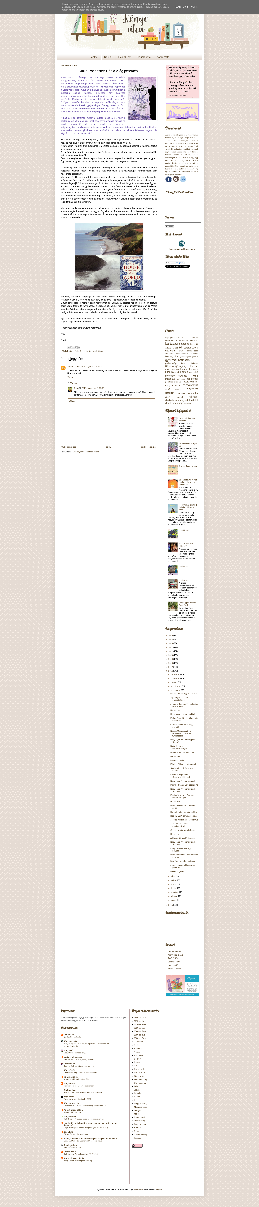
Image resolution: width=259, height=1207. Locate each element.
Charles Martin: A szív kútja (182, 830)
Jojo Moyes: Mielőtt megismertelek (179, 825)
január (174, 900)
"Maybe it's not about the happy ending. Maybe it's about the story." (90, 1124)
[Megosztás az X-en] (73, 347)
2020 (170, 655)
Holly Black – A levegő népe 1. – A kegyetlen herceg (86, 1119)
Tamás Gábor (73, 366)
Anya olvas (69, 1097)
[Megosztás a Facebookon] (76, 347)
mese (194, 375)
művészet (181, 379)
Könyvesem (69, 1083)
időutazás (169, 366)
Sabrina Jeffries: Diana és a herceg (79, 1066)
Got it (194, 7)
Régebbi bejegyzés (148, 447)
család (177, 347)
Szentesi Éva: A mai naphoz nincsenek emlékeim (188, 482)
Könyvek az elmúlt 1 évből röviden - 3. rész (188, 507)
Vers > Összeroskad (72, 1147)
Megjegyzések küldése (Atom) (86, 452)
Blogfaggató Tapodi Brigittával (187, 604)
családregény (191, 347)
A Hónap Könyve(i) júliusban (182, 838)
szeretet (192, 389)
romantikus (190, 385)
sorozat (178, 389)
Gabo (71, 351)
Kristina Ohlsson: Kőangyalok (183, 764)
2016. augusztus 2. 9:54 (91, 366)
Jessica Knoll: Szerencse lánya (184, 820)
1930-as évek (140, 1028)
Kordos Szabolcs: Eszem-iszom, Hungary (182, 796)
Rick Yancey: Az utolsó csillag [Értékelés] (81, 1154)
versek (180, 397)
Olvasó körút (70, 1152)
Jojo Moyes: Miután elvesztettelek (179, 698)
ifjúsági (179, 366)
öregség (187, 403)
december (175, 674)
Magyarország (140, 1107)
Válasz (70, 377)
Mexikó (137, 1114)
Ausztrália (138, 1055)
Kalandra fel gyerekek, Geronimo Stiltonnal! (180, 775)
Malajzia (137, 1110)
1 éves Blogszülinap (188, 466)
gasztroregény (185, 357)
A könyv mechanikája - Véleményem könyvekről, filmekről (90, 1138)
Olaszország (139, 1121)
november (175, 678)
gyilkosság (171, 363)
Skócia (137, 1131)
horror (184, 363)
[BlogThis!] (71, 347)
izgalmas (175, 369)
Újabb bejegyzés (68, 447)
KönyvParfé (69, 1070)
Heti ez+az (124, 57)
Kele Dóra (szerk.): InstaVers (183, 861)
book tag (194, 344)
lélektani (184, 372)
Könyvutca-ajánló (175, 955)
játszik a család (174, 968)
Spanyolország (140, 1134)
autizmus (194, 340)
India (136, 1086)
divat (181, 351)
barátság (171, 343)
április (173, 888)
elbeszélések (192, 351)
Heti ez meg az (174, 951)
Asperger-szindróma (174, 337)
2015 (170, 905)
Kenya (137, 1097)
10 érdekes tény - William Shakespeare (80, 1073)
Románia (138, 1127)
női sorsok (192, 378)
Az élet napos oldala (73, 1110)
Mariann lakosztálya (73, 1057)
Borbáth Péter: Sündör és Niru (183, 812)
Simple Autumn (71, 1145)
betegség (184, 343)
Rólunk (108, 57)
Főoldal (94, 57)
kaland (184, 369)
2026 (170, 635)
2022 (170, 647)
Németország (140, 1117)
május (174, 884)
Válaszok (74, 383)
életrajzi (168, 403)
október (174, 682)
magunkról (193, 372)
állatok (194, 400)
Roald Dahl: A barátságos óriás (183, 816)
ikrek (167, 369)
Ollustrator (138, 1189)
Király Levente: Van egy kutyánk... (180, 849)
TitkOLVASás (174, 958)
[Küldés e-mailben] (68, 347)
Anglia (136, 1052)
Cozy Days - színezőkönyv (75, 1053)
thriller (169, 393)
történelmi (193, 393)
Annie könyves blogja (74, 1158)
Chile (136, 1066)
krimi (167, 372)
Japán (136, 1090)
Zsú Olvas (68, 1132)
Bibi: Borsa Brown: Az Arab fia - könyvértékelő (83, 1092)
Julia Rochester (81, 351)
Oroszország (140, 1124)
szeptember (176, 686)
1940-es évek (140, 1031)
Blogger (159, 1189)
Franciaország (140, 1079)
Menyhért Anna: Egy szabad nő (184, 785)
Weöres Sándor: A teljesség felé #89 (79, 1059)
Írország (137, 1138)
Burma (137, 1062)
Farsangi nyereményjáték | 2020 (77, 1099)
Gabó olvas (69, 1034)
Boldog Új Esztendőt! (72, 1112)
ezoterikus (194, 354)
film (176, 356)
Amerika (138, 1048)
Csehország (139, 1069)
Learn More (181, 7)
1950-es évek (140, 1035)
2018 (170, 663)
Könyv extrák (70, 1116)
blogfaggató (173, 965)
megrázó (182, 375)
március (174, 892)
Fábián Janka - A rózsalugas (76, 1134)
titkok (100, 351)
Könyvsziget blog (72, 1103)
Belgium (137, 1059)
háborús (194, 363)
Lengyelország (140, 1103)
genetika (195, 357)
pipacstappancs (71, 1077)
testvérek (93, 351)
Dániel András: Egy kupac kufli (183, 693)
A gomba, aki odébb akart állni (76, 1079)
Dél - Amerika (140, 1072)
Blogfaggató (144, 57)
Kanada (137, 1093)
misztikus (170, 378)
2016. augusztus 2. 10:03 (93, 388)
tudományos (180, 393)
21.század (138, 1042)
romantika (176, 385)
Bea (76, 388)
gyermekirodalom (177, 360)
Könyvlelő (68, 1050)
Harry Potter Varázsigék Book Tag (78, 1161)
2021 (170, 651)
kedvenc (193, 369)
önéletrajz (178, 403)
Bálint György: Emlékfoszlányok (179, 747)
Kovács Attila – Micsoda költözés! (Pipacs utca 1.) (85, 1106)
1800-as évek (140, 1017)
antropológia (183, 340)
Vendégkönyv (174, 962)
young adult (184, 400)
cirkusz (168, 348)
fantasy (169, 356)
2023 (170, 643)
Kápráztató (163, 57)
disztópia (170, 350)
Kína (136, 1100)
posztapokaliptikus (173, 382)
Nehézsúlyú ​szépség (72, 1037)
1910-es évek (140, 1021)
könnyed (175, 372)
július (173, 876)
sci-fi (167, 389)
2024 (170, 639)
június (173, 880)
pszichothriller (190, 381)
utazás (168, 397)
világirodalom (171, 400)
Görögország (140, 1083)
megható (170, 375)
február (174, 896)
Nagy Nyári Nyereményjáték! (183, 714)
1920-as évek (140, 1024)
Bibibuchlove (70, 1090)
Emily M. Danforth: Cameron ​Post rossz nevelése (84, 1141)
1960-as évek (140, 1038)
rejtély (168, 385)
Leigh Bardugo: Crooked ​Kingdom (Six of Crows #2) (86, 1128)
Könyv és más (70, 1041)
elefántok (169, 354)
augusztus (175, 690)
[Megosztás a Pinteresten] (78, 347)
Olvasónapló (69, 1063)
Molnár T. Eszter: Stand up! (182, 752)
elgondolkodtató (181, 354)
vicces (193, 397)
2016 (170, 671)
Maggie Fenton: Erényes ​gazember (79, 1086)
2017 (170, 667)
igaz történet (191, 366)
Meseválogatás (177, 760)
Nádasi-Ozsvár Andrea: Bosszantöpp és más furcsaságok (180, 733)
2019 (170, 659)
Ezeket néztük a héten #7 (186, 544)
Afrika (136, 1045)
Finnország (139, 1076)
